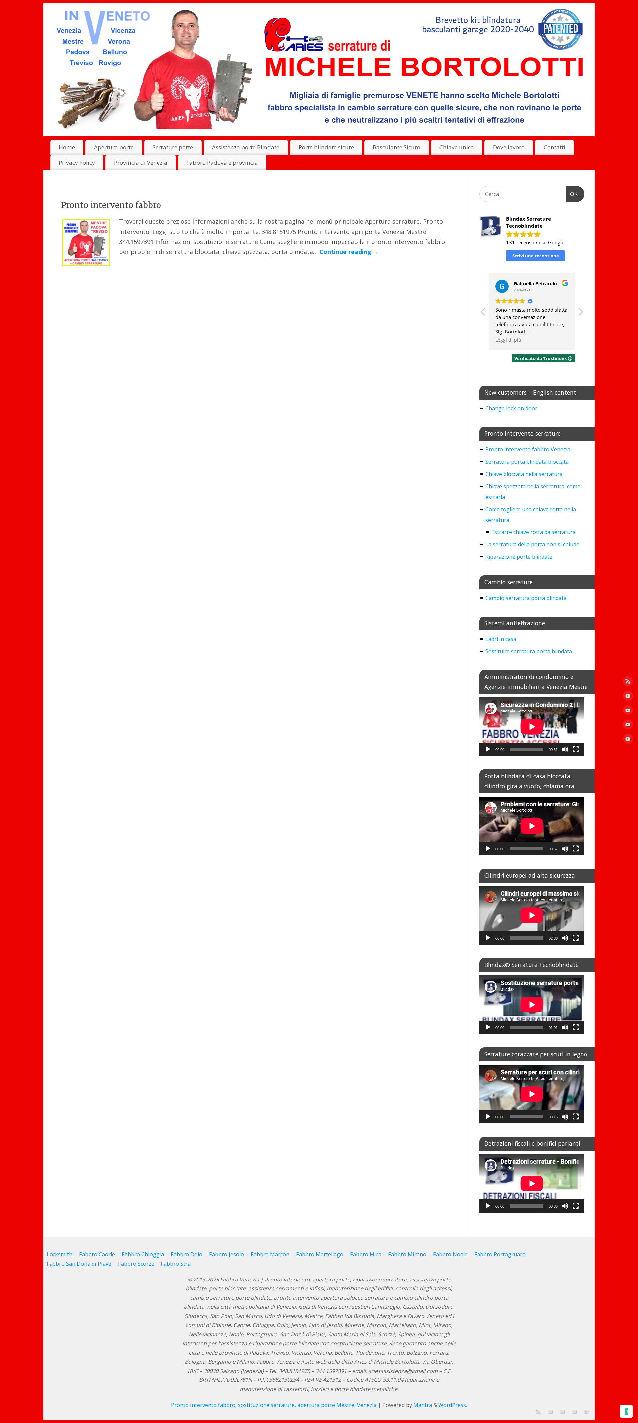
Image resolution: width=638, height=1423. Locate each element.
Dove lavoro (509, 147)
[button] (580, 313)
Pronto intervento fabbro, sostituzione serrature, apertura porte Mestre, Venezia (274, 1405)
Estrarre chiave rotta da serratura (533, 532)
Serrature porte (173, 147)
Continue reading (349, 252)
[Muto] (565, 749)
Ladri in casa (500, 639)
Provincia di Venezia (140, 162)
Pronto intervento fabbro (111, 205)
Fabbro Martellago (319, 1254)
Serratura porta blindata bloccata (527, 461)
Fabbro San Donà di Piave (79, 1263)
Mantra (422, 1405)
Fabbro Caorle (97, 1254)
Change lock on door (511, 408)
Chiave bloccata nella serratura (524, 474)
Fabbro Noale (450, 1254)
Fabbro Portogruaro (500, 1254)
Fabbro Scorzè (136, 1263)
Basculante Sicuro (396, 147)
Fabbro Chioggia (143, 1254)
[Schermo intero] (575, 749)
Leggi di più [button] (508, 340)
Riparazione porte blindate (518, 556)
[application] (531, 726)
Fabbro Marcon (270, 1254)
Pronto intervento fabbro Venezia (527, 449)
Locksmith (59, 1254)
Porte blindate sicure (326, 147)
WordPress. (452, 1405)
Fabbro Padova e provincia (222, 162)
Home (67, 147)
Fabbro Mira (365, 1254)
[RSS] (628, 682)
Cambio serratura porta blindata (526, 598)
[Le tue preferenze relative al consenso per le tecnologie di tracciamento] (626, 1411)
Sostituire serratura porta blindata (528, 651)
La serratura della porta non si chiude (532, 544)
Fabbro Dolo (186, 1254)
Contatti (554, 147)
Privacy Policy (77, 162)
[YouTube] (628, 697)
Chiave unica (456, 147)
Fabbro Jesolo (226, 1254)
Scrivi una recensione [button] (535, 256)
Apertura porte (114, 147)
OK (572, 194)
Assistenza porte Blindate (245, 147)
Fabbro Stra (176, 1263)
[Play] (488, 749)
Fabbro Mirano (407, 1254)
